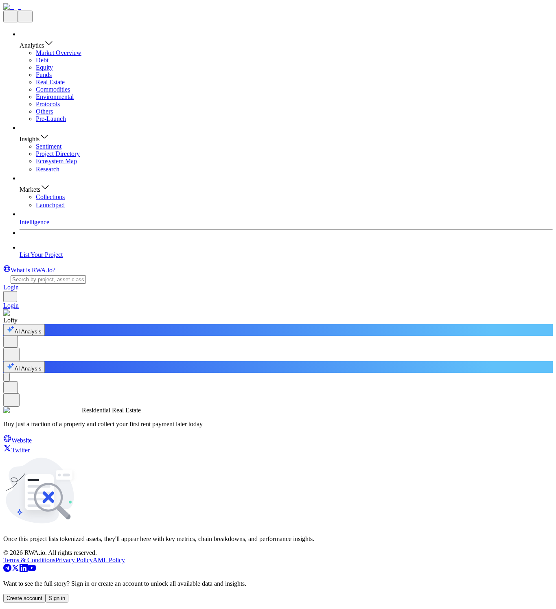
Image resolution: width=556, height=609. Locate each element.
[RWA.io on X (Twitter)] (15, 569)
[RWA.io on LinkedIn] (24, 569)
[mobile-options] (6, 377)
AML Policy (109, 559)
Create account (24, 598)
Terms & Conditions (29, 559)
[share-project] (10, 342)
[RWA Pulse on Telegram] (7, 569)
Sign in (57, 598)
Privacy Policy (74, 559)
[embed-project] (11, 354)
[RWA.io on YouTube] (32, 569)
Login (11, 287)
